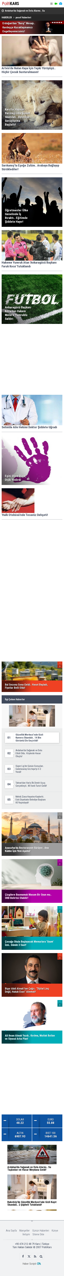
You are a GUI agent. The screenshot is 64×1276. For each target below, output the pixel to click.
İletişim (26, 1234)
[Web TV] (56, 3)
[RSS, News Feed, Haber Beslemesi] (35, 1256)
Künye (55, 1230)
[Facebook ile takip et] (23, 1256)
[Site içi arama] (41, 1256)
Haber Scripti (29, 1263)
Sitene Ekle (38, 1234)
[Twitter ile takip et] (29, 1256)
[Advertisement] (32, 359)
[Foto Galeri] (60, 3)
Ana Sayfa (11, 1230)
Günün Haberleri (40, 1230)
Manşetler (24, 1230)
